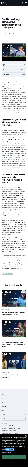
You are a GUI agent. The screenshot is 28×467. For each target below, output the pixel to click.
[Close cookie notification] (26, 436)
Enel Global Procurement (9, 430)
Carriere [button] (4, 418)
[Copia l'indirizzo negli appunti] (13, 33)
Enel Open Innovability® (8, 428)
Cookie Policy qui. (10, 449)
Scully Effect (16, 167)
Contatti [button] (4, 406)
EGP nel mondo (7, 273)
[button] (4, 69)
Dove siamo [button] (5, 398)
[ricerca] (22, 3)
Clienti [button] (3, 414)
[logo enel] (4, 3)
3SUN (18, 428)
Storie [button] (3, 402)
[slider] (4, 65)
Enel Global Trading (11, 426)
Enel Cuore (15, 433)
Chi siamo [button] (4, 395)
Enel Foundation (6, 433)
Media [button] (3, 410)
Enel (3, 426)
